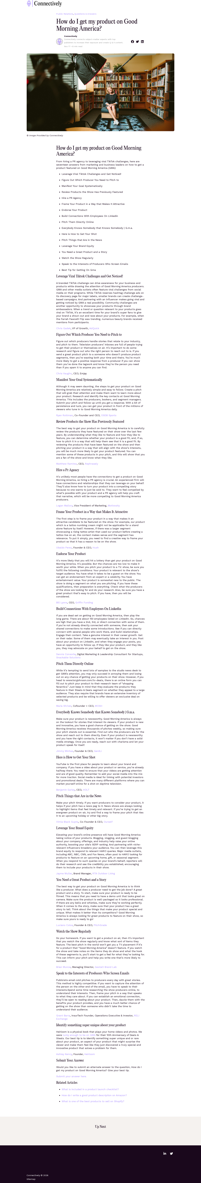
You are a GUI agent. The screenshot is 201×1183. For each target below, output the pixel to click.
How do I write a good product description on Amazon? (94, 1095)
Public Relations (64, 14)
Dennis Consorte (66, 654)
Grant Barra (63, 1015)
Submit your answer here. (71, 1076)
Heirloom (89, 1054)
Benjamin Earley (65, 789)
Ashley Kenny (64, 1054)
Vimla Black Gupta (67, 821)
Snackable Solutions (68, 657)
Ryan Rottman (64, 415)
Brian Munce (63, 967)
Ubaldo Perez (64, 547)
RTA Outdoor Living (103, 873)
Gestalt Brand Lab (106, 967)
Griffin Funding (84, 602)
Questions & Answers (85, 14)
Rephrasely (91, 463)
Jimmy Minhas (64, 751)
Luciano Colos (64, 925)
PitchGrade (100, 925)
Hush (96, 547)
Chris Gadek (63, 328)
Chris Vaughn (64, 373)
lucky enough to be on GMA (79, 1035)
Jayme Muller (64, 873)
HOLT (86, 789)
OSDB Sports (108, 415)
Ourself (108, 821)
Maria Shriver (63, 705)
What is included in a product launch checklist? (90, 1089)
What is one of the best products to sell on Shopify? (93, 1101)
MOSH (98, 705)
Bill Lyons (61, 602)
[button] (132, 41)
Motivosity (114, 505)
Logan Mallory (64, 505)
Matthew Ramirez (66, 463)
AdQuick (94, 328)
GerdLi (98, 751)
